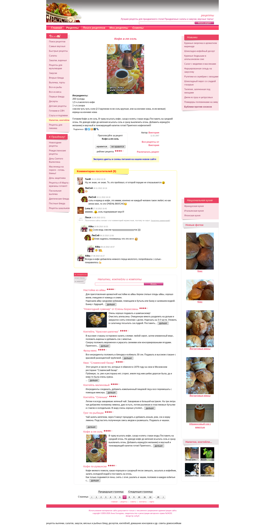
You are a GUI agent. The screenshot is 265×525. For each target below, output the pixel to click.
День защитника (57, 178)
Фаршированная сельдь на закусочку (198, 70)
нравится (102, 146)
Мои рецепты (118, 27)
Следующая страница (140, 492)
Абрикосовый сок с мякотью (200, 426)
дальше (111, 304)
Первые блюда (56, 96)
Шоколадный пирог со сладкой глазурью (200, 83)
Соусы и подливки (58, 115)
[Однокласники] (91, 129)
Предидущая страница (110, 492)
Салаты (53, 56)
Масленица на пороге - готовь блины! (56, 169)
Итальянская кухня (194, 211)
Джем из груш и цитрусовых (198, 97)
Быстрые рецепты (58, 51)
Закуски (53, 73)
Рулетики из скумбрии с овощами (201, 76)
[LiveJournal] (97, 129)
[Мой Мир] (94, 129)
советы (133, 502)
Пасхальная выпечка (55, 192)
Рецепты (72, 27)
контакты (143, 502)
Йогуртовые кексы (200, 349)
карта (151, 502)
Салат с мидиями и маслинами (200, 64)
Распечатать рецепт (148, 152)
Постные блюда (57, 203)
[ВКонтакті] (86, 129)
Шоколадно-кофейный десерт (199, 51)
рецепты (123, 502)
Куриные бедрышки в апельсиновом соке (195, 57)
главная (114, 502)
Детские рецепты (58, 106)
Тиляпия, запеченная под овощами (197, 91)
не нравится (117, 146)
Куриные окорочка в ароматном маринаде (200, 45)
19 (158, 497)
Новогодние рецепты (55, 144)
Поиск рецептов (94, 27)
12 (150, 497)
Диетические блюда (59, 199)
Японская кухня (192, 215)
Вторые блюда (56, 78)
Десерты (53, 101)
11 (145, 497)
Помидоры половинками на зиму (201, 102)
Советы (138, 27)
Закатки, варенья (58, 60)
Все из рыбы (55, 87)
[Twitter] (89, 129)
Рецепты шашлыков (59, 208)
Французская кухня (194, 206)
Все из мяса (55, 92)
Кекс (200, 271)
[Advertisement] (200, 152)
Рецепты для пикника (55, 126)
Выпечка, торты (57, 82)
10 (139, 497)
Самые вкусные (57, 46)
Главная (56, 27)
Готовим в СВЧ (56, 111)
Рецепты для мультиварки (55, 67)
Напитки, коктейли (59, 120)
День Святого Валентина (56, 160)
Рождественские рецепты (57, 152)
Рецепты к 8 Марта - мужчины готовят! (59, 184)
